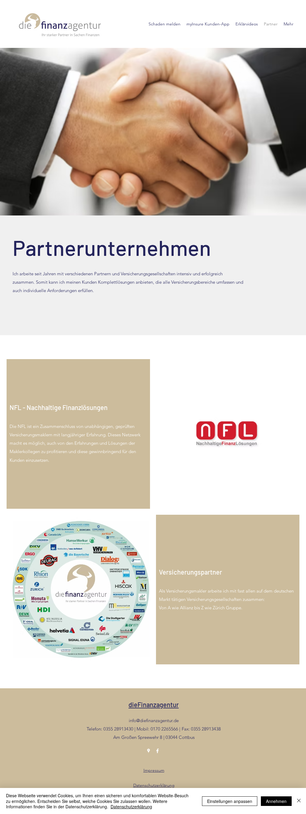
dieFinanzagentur (153, 704)
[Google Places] (149, 751)
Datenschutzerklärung (154, 785)
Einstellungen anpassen (229, 801)
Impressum (153, 770)
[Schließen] (298, 801)
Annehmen (276, 801)
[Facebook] (157, 751)
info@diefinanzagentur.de (154, 720)
